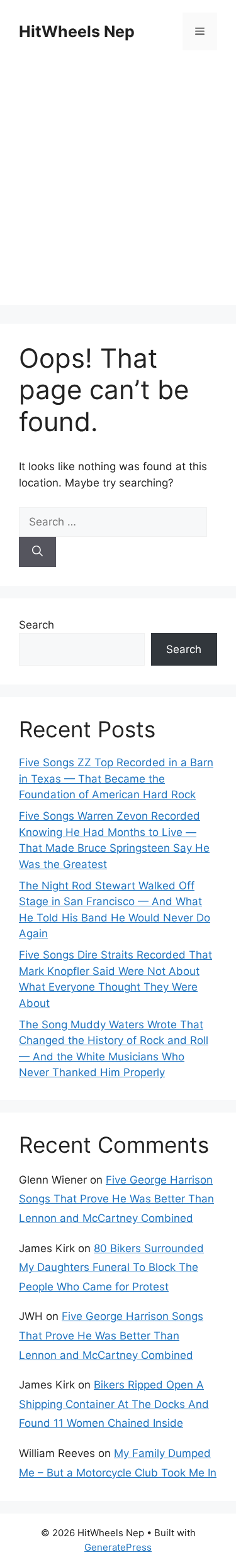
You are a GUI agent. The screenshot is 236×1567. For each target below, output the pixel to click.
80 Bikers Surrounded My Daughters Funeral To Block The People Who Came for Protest (111, 1267)
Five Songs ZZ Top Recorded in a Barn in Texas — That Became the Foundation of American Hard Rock (116, 778)
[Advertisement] (118, 187)
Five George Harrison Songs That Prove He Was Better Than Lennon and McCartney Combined (116, 1199)
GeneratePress (118, 1547)
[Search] (37, 552)
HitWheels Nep (77, 31)
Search (36, 625)
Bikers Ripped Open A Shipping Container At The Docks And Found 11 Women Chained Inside (114, 1403)
